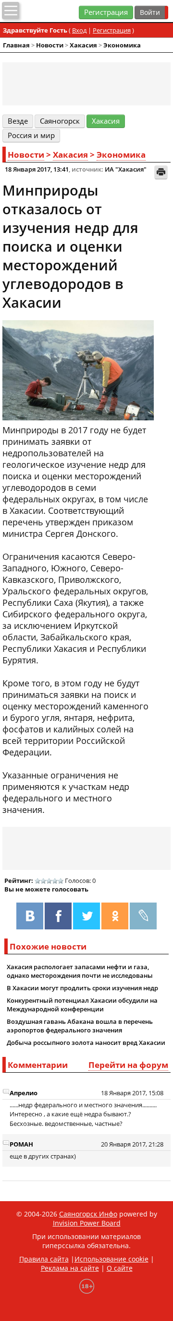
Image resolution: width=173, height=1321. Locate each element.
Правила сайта (44, 1258)
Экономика (122, 45)
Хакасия (83, 45)
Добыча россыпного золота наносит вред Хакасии (86, 1042)
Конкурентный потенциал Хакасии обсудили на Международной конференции (82, 1004)
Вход (79, 30)
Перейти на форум (128, 1064)
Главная (16, 45)
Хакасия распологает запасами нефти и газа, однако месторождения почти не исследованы (80, 971)
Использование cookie (111, 1258)
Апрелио (23, 1093)
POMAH (21, 1144)
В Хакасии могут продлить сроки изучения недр (82, 988)
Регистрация (106, 12)
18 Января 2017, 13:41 (37, 169)
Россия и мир (31, 135)
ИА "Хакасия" (126, 169)
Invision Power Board (87, 1223)
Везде (18, 121)
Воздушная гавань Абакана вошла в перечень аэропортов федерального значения (80, 1025)
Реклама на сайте (70, 1268)
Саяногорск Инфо (88, 1213)
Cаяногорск (60, 121)
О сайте (120, 1268)
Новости (49, 45)
